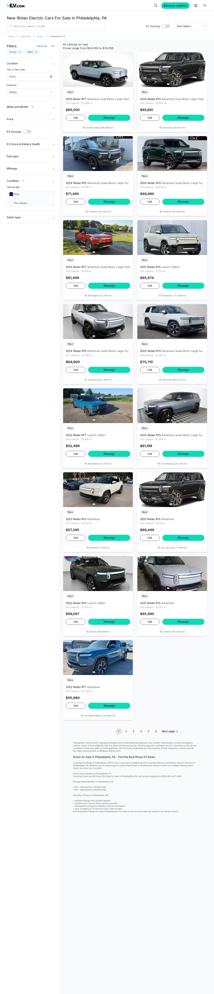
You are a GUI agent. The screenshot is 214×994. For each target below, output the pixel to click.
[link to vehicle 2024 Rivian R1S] (172, 69)
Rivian (40, 36)
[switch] (166, 26)
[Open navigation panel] (204, 5)
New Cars (25, 36)
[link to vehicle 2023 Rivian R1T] (98, 69)
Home (11, 36)
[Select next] (127, 68)
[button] (31, 64)
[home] (80, 5)
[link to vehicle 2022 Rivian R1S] (98, 573)
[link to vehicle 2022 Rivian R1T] (98, 405)
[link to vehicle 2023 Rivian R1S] (172, 237)
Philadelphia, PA (57, 36)
